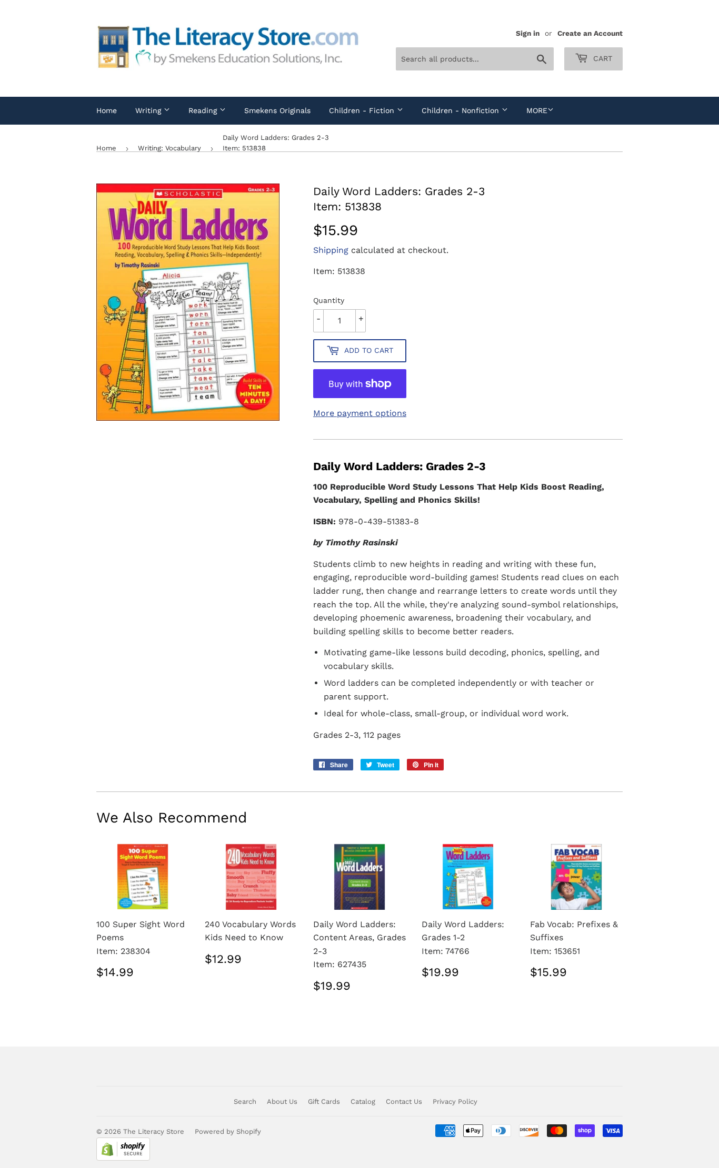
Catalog (363, 1101)
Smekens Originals (277, 110)
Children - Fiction (363, 110)
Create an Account (590, 33)
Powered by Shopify (228, 1131)
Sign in (528, 33)
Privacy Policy (455, 1101)
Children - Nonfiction (462, 110)
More (536, 110)
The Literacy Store (153, 1131)
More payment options (359, 413)
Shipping (330, 250)
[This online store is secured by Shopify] (123, 1158)
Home (106, 110)
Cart (601, 58)
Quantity (328, 300)
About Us (282, 1101)
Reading (203, 110)
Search (245, 1101)
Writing (149, 110)
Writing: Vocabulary (169, 148)
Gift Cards (324, 1101)
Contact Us (404, 1101)
